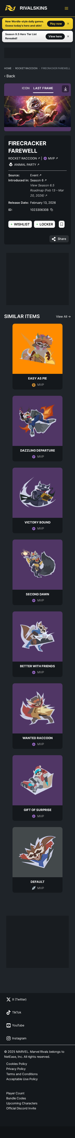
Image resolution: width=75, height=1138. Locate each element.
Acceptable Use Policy (22, 1079)
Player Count (15, 1093)
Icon (26, 88)
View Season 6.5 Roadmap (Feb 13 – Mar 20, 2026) (47, 190)
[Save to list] (62, 224)
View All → (63, 316)
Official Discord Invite (21, 1108)
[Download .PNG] (65, 89)
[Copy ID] (51, 209)
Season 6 (37, 180)
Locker (44, 224)
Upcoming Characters (22, 1103)
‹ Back (9, 76)
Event (34, 175)
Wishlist (20, 224)
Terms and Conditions (22, 1074)
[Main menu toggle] (66, 8)
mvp (52, 158)
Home (7, 68)
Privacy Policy (16, 1069)
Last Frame (43, 88)
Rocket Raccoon (26, 68)
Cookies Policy (16, 1064)
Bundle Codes (16, 1098)
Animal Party (25, 165)
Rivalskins (33, 8)
